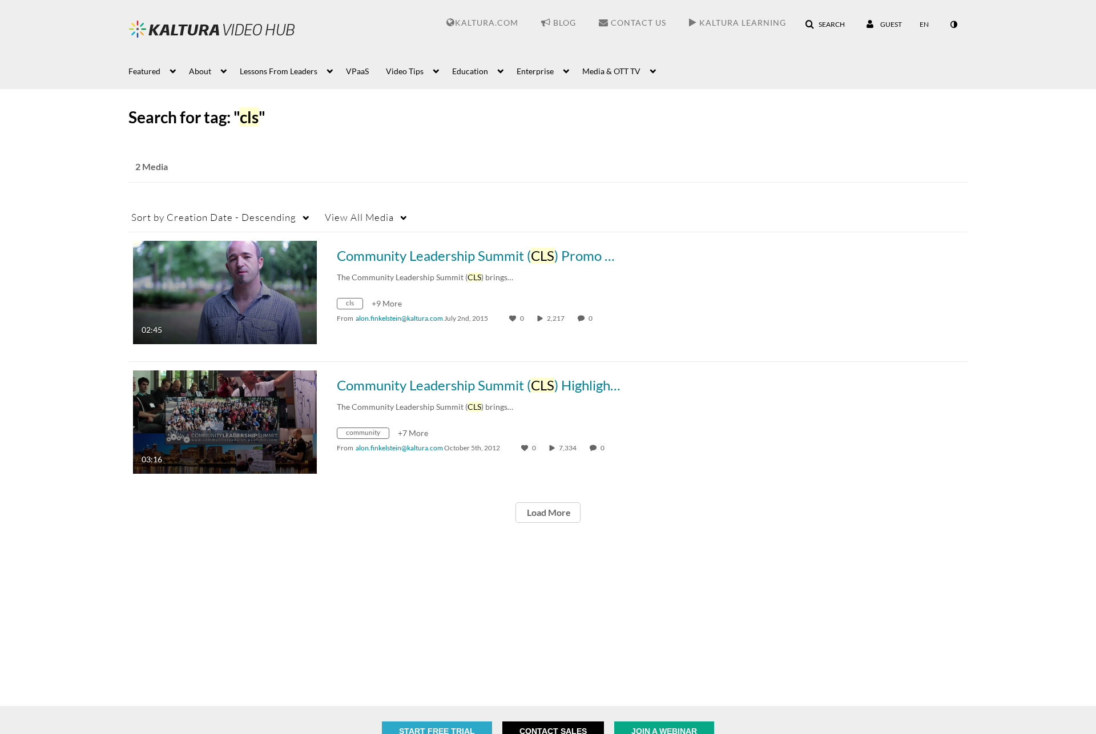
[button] (824, 24)
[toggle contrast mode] (953, 24)
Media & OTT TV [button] (611, 71)
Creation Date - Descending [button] (213, 217)
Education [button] (470, 71)
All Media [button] (359, 217)
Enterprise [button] (535, 71)
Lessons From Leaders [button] (278, 71)
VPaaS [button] (357, 71)
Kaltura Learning (741, 22)
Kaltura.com (486, 22)
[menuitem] (158, 70)
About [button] (200, 71)
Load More (548, 512)
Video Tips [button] (405, 71)
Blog (563, 22)
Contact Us (637, 22)
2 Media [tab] (151, 166)
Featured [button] (144, 71)
